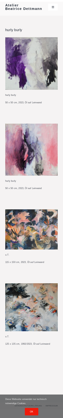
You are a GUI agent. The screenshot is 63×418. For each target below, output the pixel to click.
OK (31, 411)
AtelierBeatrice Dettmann (23, 7)
